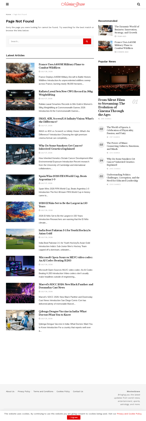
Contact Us (78, 391)
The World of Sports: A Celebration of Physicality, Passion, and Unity (120, 130)
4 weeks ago (122, 52)
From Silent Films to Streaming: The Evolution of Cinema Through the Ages (111, 107)
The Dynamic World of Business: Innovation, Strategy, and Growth (127, 29)
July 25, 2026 (46, 319)
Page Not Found (20, 14)
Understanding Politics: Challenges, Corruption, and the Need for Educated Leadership (123, 177)
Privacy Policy (24, 391)
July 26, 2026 (46, 210)
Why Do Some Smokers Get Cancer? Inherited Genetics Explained (121, 162)
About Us (10, 391)
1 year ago (121, 36)
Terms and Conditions (43, 391)
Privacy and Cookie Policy (129, 414)
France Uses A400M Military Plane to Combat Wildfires (125, 45)
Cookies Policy (63, 391)
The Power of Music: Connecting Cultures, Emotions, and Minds (123, 146)
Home (8, 14)
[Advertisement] (73, 364)
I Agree (74, 417)
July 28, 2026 (46, 72)
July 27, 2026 (46, 99)
